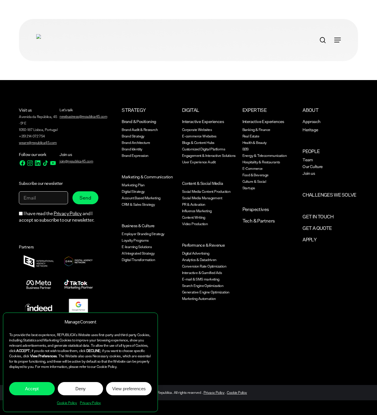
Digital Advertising (195, 253)
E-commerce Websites (199, 136)
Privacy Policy (90, 403)
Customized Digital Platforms (203, 149)
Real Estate (250, 136)
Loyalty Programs (135, 240)
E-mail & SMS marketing (200, 279)
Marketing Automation (199, 298)
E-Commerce (252, 168)
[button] (337, 40)
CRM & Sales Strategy (138, 204)
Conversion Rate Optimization (204, 266)
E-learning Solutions (137, 247)
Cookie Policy (67, 403)
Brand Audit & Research (140, 129)
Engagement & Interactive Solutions (209, 155)
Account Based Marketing (141, 198)
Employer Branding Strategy (143, 234)
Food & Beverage (255, 175)
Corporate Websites (197, 129)
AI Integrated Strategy (138, 253)
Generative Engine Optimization (205, 292)
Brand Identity (132, 149)
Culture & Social (254, 181)
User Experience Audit (199, 162)
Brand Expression (135, 155)
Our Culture (312, 166)
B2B (245, 149)
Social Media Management (202, 198)
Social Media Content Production (206, 191)
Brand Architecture (136, 142)
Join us (308, 173)
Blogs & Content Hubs (198, 142)
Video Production (195, 224)
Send (85, 198)
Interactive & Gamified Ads (202, 272)
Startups (248, 188)
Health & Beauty (254, 142)
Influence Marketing (197, 211)
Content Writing (193, 217)
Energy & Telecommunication (264, 155)
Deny (80, 388)
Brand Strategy (133, 136)
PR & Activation (193, 204)
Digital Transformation (138, 260)
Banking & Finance (256, 129)
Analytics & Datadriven (199, 260)
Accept (32, 388)
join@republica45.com (76, 161)
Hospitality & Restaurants (261, 162)
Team (307, 159)
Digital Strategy (133, 191)
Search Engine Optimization (202, 285)
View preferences (129, 388)
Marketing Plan (133, 185)
